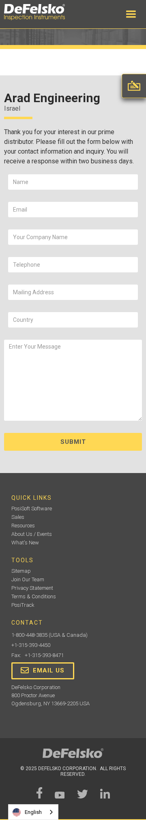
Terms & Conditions (33, 596)
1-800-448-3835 (29, 635)
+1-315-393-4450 (30, 645)
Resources (23, 525)
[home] (42, 12)
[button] (131, 14)
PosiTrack (22, 605)
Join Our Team (27, 579)
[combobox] (33, 812)
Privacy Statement (32, 588)
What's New (25, 543)
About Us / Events (31, 534)
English (33, 812)
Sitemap (21, 571)
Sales (17, 517)
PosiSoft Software (31, 508)
